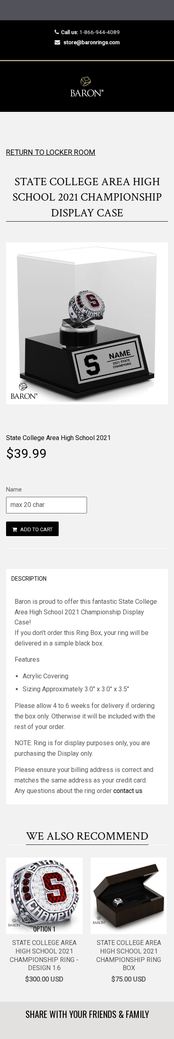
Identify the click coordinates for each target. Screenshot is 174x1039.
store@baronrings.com (92, 42)
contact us (127, 791)
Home (13, 128)
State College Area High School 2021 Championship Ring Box (128, 955)
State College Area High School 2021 (58, 438)
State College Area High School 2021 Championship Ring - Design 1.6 (44, 955)
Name (14, 489)
